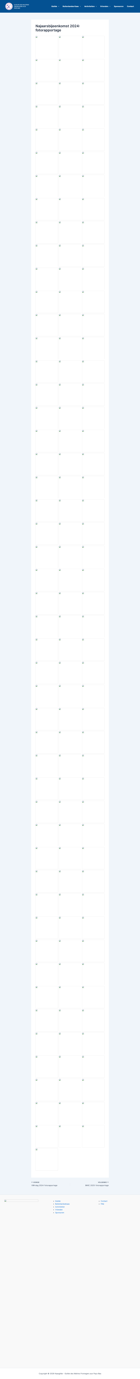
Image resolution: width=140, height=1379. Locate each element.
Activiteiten (60, 1207)
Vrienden (59, 1210)
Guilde (57, 1201)
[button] (58, 6)
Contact (104, 1201)
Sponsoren (59, 1213)
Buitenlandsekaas (62, 1204)
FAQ (102, 1204)
